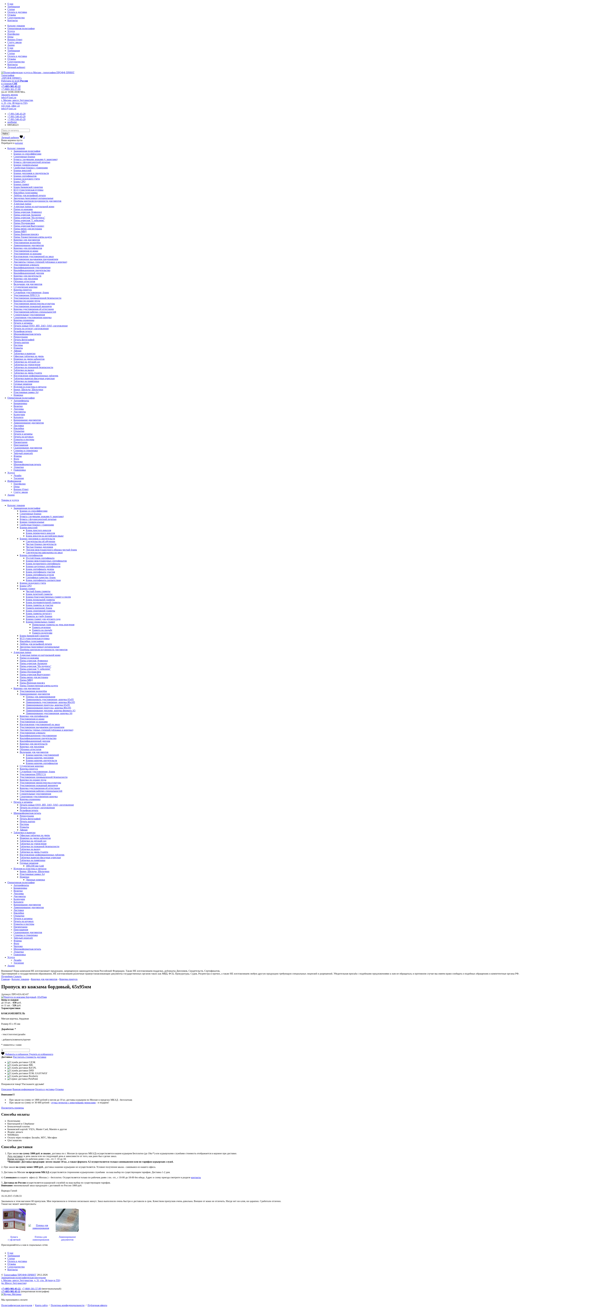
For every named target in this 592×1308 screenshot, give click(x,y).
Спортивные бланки (24, 156)
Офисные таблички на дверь (29, 356)
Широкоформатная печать (27, 334)
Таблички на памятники (26, 381)
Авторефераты (21, 400)
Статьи (11, 9)
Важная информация (23, 1089)
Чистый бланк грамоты (38, 591)
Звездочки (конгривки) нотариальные (33, 198)
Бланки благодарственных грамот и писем (48, 597)
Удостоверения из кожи (26, 251)
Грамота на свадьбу (42, 630)
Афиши (17, 350)
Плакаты (18, 348)
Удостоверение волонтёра (27, 242)
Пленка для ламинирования (40, 696)
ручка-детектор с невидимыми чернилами (73, 1102)
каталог (19, 143)
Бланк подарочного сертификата (43, 563)
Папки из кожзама (23, 209)
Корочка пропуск (23, 289)
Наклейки (19, 428)
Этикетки (19, 467)
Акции (11, 45)
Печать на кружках (24, 436)
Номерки (18, 395)
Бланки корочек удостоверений (42, 755)
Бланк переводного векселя (40, 533)
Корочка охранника (24, 320)
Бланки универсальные (26, 165)
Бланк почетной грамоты (39, 594)
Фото (16, 459)
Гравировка (20, 470)
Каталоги (18, 417)
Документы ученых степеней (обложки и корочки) (40, 262)
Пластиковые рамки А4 (26, 392)
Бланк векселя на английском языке (45, 536)
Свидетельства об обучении (40, 541)
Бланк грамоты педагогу (39, 613)
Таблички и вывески (24, 353)
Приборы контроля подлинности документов (37, 201)
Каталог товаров (16, 25)
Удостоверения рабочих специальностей (35, 312)
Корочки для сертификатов (28, 248)
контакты (196, 1177)
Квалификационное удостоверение (32, 267)
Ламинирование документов (29, 245)
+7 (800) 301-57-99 (11, 89)
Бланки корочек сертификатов (42, 763)
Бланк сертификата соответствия (43, 580)
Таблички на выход (24, 370)
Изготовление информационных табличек (36, 375)
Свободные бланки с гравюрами (31, 167)
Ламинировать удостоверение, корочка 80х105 (50, 702)
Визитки (18, 406)
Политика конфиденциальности (67, 1305)
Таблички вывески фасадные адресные (34, 378)
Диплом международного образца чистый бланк (51, 549)
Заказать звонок (9, 94)
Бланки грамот (21, 184)
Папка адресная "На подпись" (29, 217)
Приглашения (21, 445)
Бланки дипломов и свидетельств (31, 173)
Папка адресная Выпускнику (29, 226)
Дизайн (17, 475)
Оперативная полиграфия (21, 28)
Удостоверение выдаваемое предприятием (36, 259)
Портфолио (13, 34)
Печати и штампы (23, 323)
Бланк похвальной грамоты (40, 599)
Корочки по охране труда (27, 300)
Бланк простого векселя (38, 530)
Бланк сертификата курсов (40, 574)
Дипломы (19, 409)
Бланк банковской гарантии (28, 187)
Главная (5, 979)
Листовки (19, 425)
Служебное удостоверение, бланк (31, 292)
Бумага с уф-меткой (14, 1238)
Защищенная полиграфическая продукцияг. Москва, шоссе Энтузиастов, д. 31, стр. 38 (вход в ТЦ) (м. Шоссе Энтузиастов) (30, 1280)
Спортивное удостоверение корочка (32, 317)
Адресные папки (22, 203)
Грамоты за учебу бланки (39, 616)
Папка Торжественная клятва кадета (33, 237)
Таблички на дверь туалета (28, 373)
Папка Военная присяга (26, 234)
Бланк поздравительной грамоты (43, 602)
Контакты (12, 20)
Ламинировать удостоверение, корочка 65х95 (50, 699)
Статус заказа (14, 42)
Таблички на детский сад (27, 361)
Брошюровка (20, 403)
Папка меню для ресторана (28, 228)
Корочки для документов (27, 239)
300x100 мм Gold (35, 866)
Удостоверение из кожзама (27, 253)
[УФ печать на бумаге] (14, 1231)
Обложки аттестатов (24, 281)
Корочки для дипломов (26, 278)
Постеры (18, 345)
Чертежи (18, 461)
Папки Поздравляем (24, 223)
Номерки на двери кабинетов (29, 359)
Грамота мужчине (41, 627)
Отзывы (11, 15)
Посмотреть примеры (12, 1108)
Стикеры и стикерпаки (26, 450)
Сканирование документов (28, 447)
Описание (6, 1089)
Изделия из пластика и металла (30, 386)
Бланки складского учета (27, 178)
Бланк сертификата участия (40, 572)
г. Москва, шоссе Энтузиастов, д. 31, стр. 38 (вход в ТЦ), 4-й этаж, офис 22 (17, 103)
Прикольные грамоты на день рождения (53, 624)
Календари (19, 414)
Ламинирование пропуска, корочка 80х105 (48, 707)
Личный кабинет (16, 67)
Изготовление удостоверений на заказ (34, 256)
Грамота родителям (42, 633)
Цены (10, 36)
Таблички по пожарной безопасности (33, 367)
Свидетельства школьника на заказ (44, 552)
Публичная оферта (97, 1305)
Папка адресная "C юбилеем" (29, 220)
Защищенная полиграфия (27, 151)
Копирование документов (27, 420)
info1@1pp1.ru (8, 97)
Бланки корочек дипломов (40, 757)
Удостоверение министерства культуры (34, 303)
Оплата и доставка (17, 12)
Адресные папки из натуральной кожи (34, 206)
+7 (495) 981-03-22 (11, 86)
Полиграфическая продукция (16, 1305)
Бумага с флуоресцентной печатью (32, 162)
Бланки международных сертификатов (46, 560)
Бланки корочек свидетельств (41, 760)
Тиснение (19, 478)
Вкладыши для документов (28, 284)
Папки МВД (20, 231)
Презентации (20, 442)
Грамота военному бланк (39, 608)
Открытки (19, 431)
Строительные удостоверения (29, 314)
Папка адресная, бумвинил (28, 212)
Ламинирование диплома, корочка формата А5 (50, 710)
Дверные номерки (35, 879)
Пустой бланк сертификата (40, 558)
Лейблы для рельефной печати (30, 195)
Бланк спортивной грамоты (40, 610)
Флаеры (18, 456)
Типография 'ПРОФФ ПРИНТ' (20, 1274)
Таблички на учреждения (27, 364)
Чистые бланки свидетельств (41, 544)
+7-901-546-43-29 (16, 113)
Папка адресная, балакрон (27, 215)
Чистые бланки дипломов (39, 547)
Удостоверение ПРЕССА (27, 295)
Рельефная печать (23, 331)
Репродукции (21, 337)
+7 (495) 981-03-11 (10, 1291)
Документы (20, 411)
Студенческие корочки (25, 287)
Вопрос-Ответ (14, 39)
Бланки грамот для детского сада (43, 619)
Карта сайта (41, 1305)
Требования (13, 6)
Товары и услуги (10, 500)
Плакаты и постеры (24, 439)
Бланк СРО (19, 181)
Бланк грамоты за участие (39, 605)
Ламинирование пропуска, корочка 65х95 (48, 705)
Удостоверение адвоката (26, 264)
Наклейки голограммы (26, 192)
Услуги (11, 31)
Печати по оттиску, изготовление (31, 328)
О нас (10, 3)
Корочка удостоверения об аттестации (34, 309)
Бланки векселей (22, 170)
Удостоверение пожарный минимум (33, 306)
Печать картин (21, 342)
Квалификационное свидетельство (32, 270)
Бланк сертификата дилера (40, 569)
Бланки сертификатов (25, 176)
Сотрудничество (16, 17)
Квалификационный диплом (29, 273)
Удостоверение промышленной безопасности (37, 298)
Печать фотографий (24, 339)
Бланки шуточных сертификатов (43, 566)
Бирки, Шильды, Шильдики (28, 389)
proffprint (12, 122)
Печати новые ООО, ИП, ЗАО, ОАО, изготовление (41, 325)
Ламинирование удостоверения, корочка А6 (49, 713)
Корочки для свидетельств (27, 276)
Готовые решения (23, 384)
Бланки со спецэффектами (27, 154)
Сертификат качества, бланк (41, 577)
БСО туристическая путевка (28, 190)
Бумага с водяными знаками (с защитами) (36, 159)
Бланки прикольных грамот (40, 621)
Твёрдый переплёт (23, 453)
